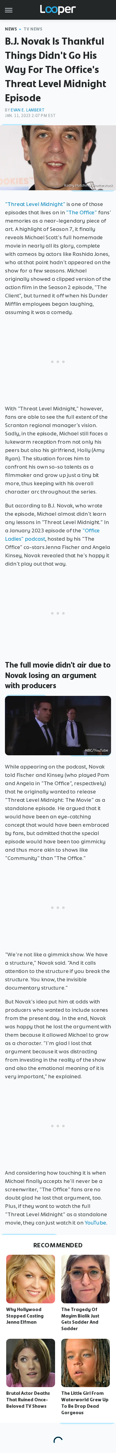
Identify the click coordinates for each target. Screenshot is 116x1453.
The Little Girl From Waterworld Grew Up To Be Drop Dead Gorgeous (85, 1402)
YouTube (95, 1222)
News (11, 29)
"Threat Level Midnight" (35, 204)
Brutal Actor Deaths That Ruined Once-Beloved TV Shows (28, 1399)
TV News (33, 29)
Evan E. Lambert (28, 110)
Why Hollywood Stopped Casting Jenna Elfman (25, 1316)
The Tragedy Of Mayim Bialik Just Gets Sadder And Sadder (80, 1319)
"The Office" (81, 212)
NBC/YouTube (96, 750)
